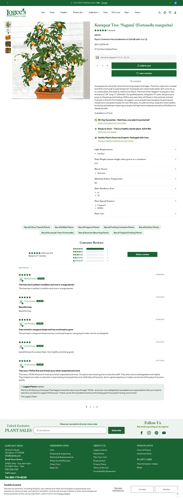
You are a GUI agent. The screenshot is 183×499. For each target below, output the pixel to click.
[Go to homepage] (16, 12)
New (43, 12)
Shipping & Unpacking (60, 453)
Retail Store (98, 453)
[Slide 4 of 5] (8, 44)
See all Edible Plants (64, 227)
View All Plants (144, 450)
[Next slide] (170, 3)
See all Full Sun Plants (149, 227)
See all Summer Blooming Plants (93, 232)
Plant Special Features (104, 201)
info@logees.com (13, 455)
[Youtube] (164, 433)
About (137, 12)
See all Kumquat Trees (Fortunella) (57, 232)
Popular (63, 12)
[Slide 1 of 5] (8, 24)
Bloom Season (100, 169)
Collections (93, 12)
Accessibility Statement (104, 471)
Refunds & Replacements (61, 457)
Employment (99, 460)
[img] (25, 275)
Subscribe (116, 430)
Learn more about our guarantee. (112, 123)
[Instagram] (149, 433)
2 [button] (90, 407)
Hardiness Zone (144, 453)
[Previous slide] (7, 3)
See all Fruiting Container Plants (119, 227)
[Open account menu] (175, 12)
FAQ (52, 450)
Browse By (77, 12)
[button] (100, 30)
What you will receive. (107, 132)
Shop (52, 12)
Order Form (55, 464)
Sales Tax (54, 467)
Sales (105, 12)
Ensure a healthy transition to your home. (115, 141)
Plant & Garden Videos (147, 464)
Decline (166, 489)
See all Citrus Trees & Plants (37, 227)
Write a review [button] (142, 254)
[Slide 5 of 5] (8, 50)
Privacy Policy (63, 493)
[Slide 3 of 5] (8, 37)
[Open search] (159, 12)
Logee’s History (100, 450)
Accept (142, 489)
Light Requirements (103, 149)
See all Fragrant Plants (88, 227)
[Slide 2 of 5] (8, 31)
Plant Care (99, 213)
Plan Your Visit (11, 469)
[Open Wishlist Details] (170, 12)
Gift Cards (116, 12)
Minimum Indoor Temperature (108, 178)
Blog (126, 12)
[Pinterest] (156, 433)
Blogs (139, 467)
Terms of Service (101, 467)
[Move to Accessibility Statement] (175, 2)
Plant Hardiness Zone (104, 188)
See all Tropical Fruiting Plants (128, 232)
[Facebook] (141, 433)
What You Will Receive (60, 460)
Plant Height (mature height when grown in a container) (120, 159)
